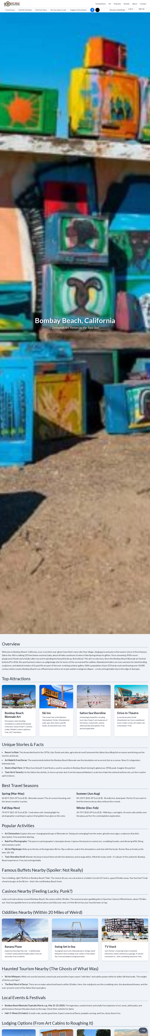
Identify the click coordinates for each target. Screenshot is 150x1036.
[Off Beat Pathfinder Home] (12, 4)
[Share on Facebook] (92, 10)
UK (110, 4)
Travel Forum (10, 10)
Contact (143, 4)
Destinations (101, 4)
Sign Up (141, 9)
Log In (130, 9)
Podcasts (117, 4)
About (134, 4)
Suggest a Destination (78, 10)
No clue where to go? (58, 10)
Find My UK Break (25, 10)
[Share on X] (97, 10)
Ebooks (126, 4)
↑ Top (143, 1030)
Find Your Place (41, 10)
